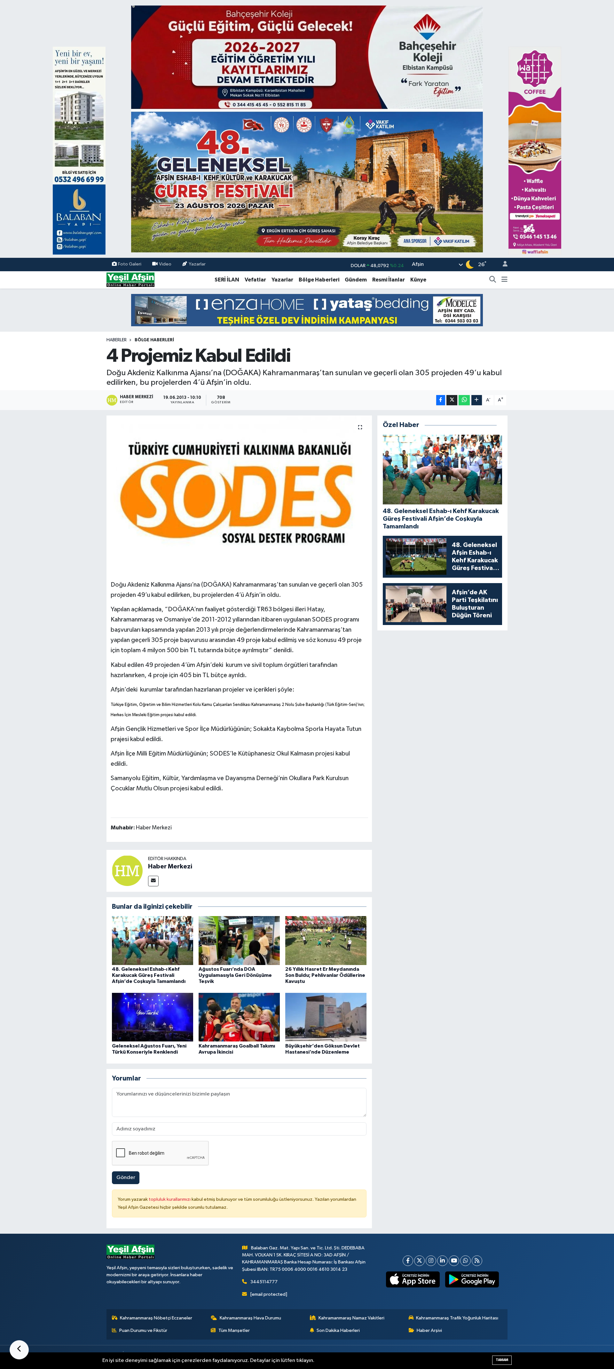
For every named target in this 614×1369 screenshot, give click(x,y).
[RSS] (477, 1260)
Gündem (356, 279)
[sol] (79, 150)
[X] (419, 1260)
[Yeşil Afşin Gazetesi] (130, 279)
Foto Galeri (129, 264)
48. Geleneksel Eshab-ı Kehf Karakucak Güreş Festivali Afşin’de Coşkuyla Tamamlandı (148, 975)
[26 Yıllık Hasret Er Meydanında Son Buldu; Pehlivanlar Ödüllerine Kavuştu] (325, 940)
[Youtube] (454, 1260)
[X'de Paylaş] (451, 400)
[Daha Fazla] (476, 400)
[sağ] (534, 150)
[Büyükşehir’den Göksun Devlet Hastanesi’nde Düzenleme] (325, 1017)
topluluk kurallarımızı (170, 1199)
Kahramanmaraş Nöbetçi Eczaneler (156, 1318)
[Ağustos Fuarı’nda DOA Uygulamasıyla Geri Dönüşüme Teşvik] (239, 940)
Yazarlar (197, 264)
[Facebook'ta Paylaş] (440, 400)
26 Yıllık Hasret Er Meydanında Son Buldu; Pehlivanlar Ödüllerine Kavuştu (325, 975)
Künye (418, 279)
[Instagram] (431, 1260)
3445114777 (264, 1281)
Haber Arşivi (429, 1330)
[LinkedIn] (442, 1260)
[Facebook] (408, 1260)
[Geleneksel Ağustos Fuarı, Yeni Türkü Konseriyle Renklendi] (152, 1017)
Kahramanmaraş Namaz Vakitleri (351, 1318)
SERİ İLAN (227, 279)
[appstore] (413, 1279)
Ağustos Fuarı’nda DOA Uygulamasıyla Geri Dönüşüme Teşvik (235, 975)
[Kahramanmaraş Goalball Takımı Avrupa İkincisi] (239, 1017)
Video (165, 264)
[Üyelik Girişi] (502, 265)
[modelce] (307, 310)
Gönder (125, 1177)
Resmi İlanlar (388, 279)
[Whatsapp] (465, 1260)
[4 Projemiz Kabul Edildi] (239, 493)
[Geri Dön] (19, 1349)
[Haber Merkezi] (127, 870)
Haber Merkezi (170, 866)
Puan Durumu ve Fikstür (143, 1330)
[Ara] (493, 280)
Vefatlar (255, 279)
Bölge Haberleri (319, 279)
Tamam (502, 1360)
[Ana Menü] (504, 280)
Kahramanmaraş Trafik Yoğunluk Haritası (457, 1318)
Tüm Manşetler (234, 1330)
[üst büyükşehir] (307, 128)
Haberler (116, 340)
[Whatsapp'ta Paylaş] (464, 400)
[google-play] (472, 1279)
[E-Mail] (153, 881)
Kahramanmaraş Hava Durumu (250, 1318)
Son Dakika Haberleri (338, 1330)
